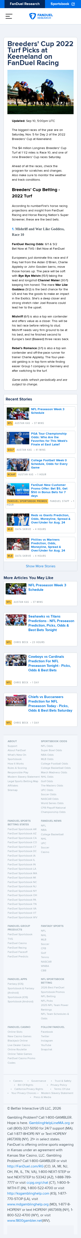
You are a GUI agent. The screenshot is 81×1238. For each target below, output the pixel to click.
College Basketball (52, 834)
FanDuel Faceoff (17, 952)
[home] (41, 16)
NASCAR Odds (50, 799)
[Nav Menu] (9, 16)
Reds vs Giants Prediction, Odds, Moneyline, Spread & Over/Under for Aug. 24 (50, 519)
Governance (38, 1081)
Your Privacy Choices (23, 1093)
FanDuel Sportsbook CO (22, 842)
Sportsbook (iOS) (18, 997)
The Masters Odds (52, 785)
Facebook (47, 1032)
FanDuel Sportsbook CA (22, 838)
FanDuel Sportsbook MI (22, 877)
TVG (10, 939)
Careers (18, 1081)
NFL (10, 423)
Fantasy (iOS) (15, 984)
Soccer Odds (48, 794)
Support (12, 746)
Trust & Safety (63, 1081)
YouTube (46, 1045)
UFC (43, 843)
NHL (43, 839)
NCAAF (12, 474)
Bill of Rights (25, 1085)
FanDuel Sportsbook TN (22, 904)
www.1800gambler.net (24, 1221)
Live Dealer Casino (19, 1045)
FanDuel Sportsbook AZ (22, 833)
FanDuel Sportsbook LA (22, 869)
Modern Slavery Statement (24, 777)
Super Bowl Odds (51, 750)
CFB (43, 948)
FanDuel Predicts (18, 956)
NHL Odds (47, 777)
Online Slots (15, 1032)
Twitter (45, 1036)
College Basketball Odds (56, 768)
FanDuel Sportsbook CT (22, 847)
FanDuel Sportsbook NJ (22, 886)
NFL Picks (47, 1001)
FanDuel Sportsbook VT (22, 913)
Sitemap (13, 790)
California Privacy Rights (28, 1089)
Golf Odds (47, 781)
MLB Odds (47, 759)
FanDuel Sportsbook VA (22, 908)
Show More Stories (40, 566)
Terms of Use (62, 1089)
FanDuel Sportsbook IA (22, 856)
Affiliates (13, 785)
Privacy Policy (59, 1085)
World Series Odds (52, 803)
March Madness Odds (54, 772)
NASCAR (46, 962)
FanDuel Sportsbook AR (22, 829)
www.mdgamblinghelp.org (28, 1204)
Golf (11, 450)
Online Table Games (20, 1054)
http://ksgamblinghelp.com (28, 1193)
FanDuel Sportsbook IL (21, 860)
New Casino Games (20, 1036)
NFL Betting (48, 996)
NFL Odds (47, 746)
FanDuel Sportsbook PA (22, 900)
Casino (45, 852)
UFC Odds (47, 790)
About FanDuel (17, 750)
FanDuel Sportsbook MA (22, 873)
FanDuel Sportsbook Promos (27, 501)
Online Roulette (17, 1049)
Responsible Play (18, 772)
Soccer (45, 847)
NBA (44, 830)
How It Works (16, 763)
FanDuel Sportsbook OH (22, 895)
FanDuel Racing (17, 948)
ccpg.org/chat (37, 1183)
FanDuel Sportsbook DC (22, 851)
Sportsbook (60, 4)
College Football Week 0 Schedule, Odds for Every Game (49, 464)
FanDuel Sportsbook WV (22, 917)
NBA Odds (47, 755)
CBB (43, 970)
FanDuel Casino (17, 943)
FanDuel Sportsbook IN (22, 864)
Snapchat (46, 1049)
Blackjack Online (18, 1040)
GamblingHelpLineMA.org (50, 1123)
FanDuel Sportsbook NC (22, 882)
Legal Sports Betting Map (23, 781)
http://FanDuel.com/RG (25, 1166)
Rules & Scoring (17, 768)
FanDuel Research (25, 4)
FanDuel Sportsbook (20, 934)
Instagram (47, 1040)
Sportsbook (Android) (20, 1001)
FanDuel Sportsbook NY (22, 891)
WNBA (45, 966)
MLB (10, 529)
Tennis (45, 957)
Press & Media (42, 1097)
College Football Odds (54, 763)
